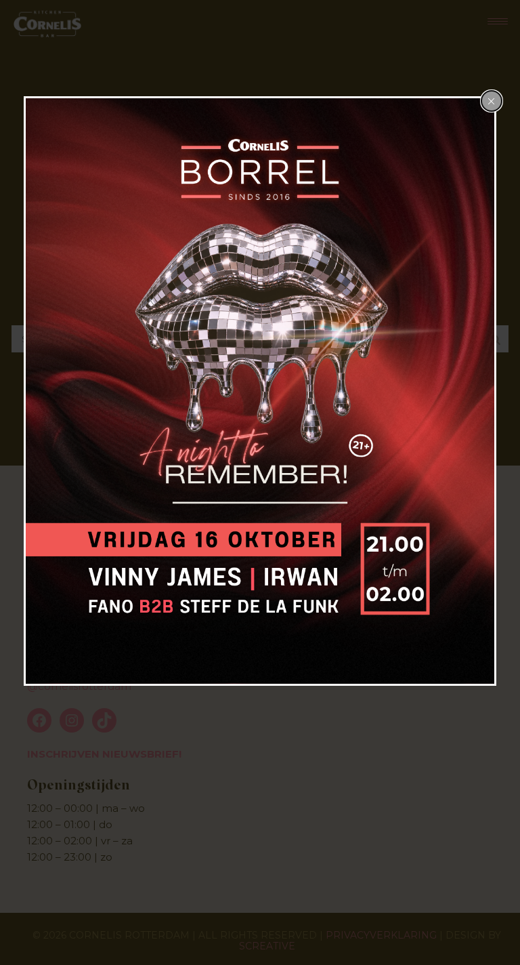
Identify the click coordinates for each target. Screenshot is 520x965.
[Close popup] (491, 101)
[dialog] (260, 391)
